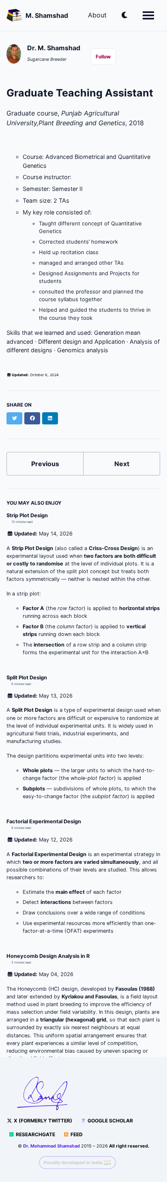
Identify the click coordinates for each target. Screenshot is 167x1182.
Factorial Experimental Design (43, 821)
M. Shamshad (47, 15)
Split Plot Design (26, 678)
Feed (76, 1134)
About (97, 15)
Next (121, 464)
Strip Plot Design (27, 515)
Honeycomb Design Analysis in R (48, 956)
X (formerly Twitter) (42, 1121)
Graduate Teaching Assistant (79, 93)
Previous (45, 464)
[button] (125, 16)
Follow (103, 57)
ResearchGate (35, 1134)
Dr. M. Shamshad (53, 48)
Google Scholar (109, 1121)
